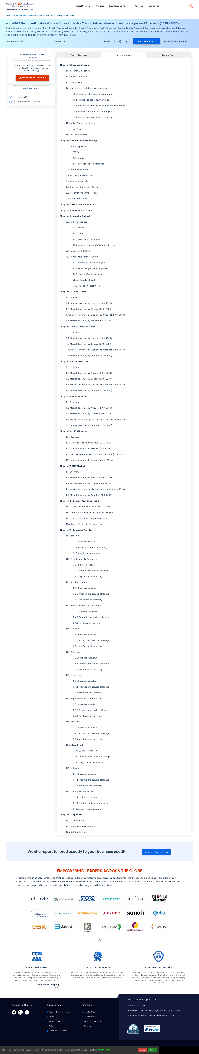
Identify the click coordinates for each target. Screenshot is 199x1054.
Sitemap (87, 1026)
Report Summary (79, 55)
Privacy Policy (90, 1016)
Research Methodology (59, 1012)
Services (100, 6)
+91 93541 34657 (20, 97)
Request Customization (157, 852)
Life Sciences (20, 15)
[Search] (191, 6)
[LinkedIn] (27, 1012)
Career (51, 1016)
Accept (153, 1050)
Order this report (146, 41)
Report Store (82, 6)
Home (9, 15)
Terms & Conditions (92, 1021)
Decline (142, 1050)
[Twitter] (20, 1012)
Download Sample (34, 77)
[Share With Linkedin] (125, 41)
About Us (139, 6)
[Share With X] (119, 41)
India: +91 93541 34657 (138, 1006)
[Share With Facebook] (114, 41)
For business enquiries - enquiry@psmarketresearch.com (154, 1010)
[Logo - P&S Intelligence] (19, 6)
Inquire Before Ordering (175, 41)
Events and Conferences (59, 1031)
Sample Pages (168, 55)
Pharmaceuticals (36, 15)
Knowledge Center (117, 6)
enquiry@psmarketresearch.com (27, 102)
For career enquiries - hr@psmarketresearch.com (151, 1015)
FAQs (50, 1026)
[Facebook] (14, 1012)
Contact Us (154, 6)
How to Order (90, 1012)
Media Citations (55, 1021)
